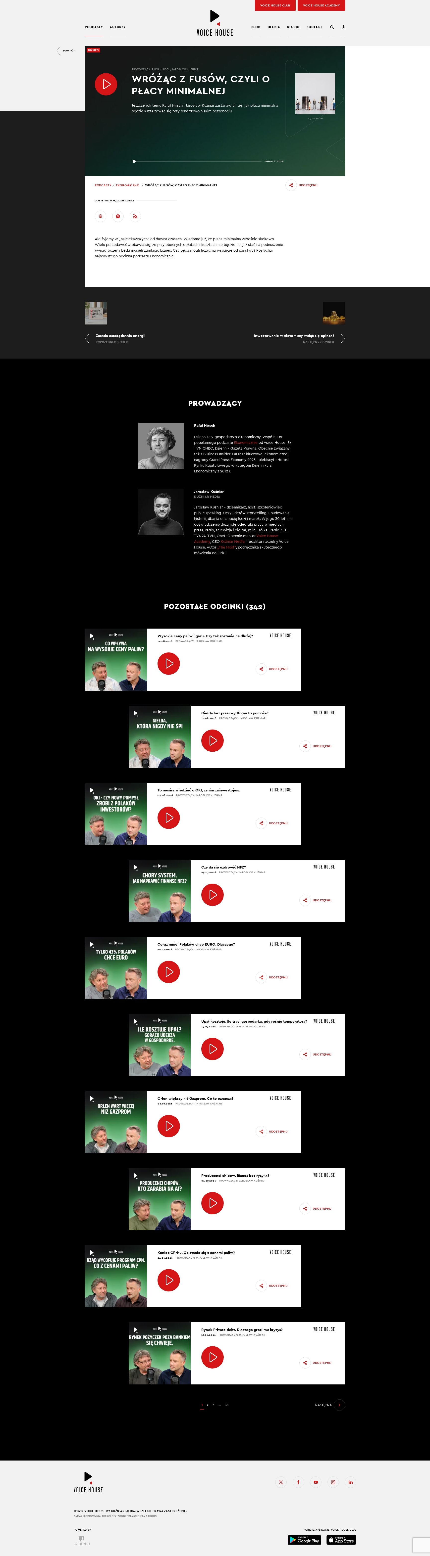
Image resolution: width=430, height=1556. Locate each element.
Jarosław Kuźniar (185, 69)
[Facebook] (298, 1482)
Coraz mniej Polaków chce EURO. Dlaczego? (196, 944)
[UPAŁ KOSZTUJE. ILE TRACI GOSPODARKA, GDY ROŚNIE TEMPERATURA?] (212, 1049)
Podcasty (94, 27)
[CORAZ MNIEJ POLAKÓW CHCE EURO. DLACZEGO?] (169, 972)
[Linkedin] (350, 1482)
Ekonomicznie (128, 185)
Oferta (274, 27)
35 (227, 1405)
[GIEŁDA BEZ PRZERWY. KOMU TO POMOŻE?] (212, 741)
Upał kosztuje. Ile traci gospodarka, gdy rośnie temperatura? (254, 1021)
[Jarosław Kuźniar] (215, 525)
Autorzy (118, 27)
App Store (341, 1540)
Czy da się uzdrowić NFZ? (223, 867)
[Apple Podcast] (100, 216)
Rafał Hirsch (161, 69)
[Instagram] (333, 1482)
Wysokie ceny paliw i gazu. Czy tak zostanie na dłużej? (205, 636)
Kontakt (314, 27)
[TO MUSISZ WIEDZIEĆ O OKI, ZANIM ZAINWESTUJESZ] (169, 818)
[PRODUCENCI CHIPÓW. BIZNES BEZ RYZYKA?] (212, 1203)
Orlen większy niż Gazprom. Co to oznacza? (195, 1098)
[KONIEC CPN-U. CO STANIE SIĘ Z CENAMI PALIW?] (169, 1280)
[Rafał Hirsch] (215, 448)
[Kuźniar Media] (82, 1540)
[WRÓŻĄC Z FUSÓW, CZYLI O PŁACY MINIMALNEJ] (106, 84)
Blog (256, 27)
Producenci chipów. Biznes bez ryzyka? (235, 1175)
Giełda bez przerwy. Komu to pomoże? (235, 713)
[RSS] (135, 216)
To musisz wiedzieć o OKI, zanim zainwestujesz (199, 790)
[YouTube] (316, 1482)
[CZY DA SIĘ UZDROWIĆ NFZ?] (212, 895)
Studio (293, 27)
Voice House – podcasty (215, 23)
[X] (281, 1482)
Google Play (305, 1540)
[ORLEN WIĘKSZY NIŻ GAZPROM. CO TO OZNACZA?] (169, 1126)
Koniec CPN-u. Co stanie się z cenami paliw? (196, 1252)
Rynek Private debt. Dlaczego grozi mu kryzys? (242, 1329)
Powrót (69, 50)
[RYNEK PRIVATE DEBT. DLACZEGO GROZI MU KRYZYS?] (212, 1357)
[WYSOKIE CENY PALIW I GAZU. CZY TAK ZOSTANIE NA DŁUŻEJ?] (169, 663)
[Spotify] (118, 216)
